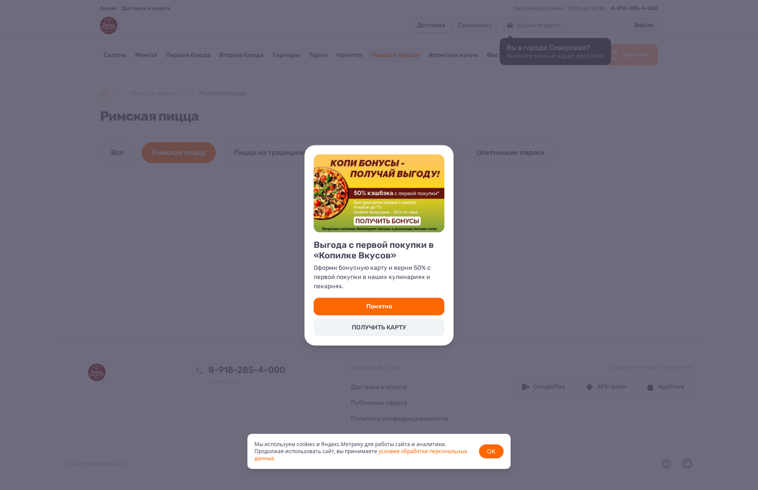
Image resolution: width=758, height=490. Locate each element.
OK (491, 451)
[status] (379, 451)
